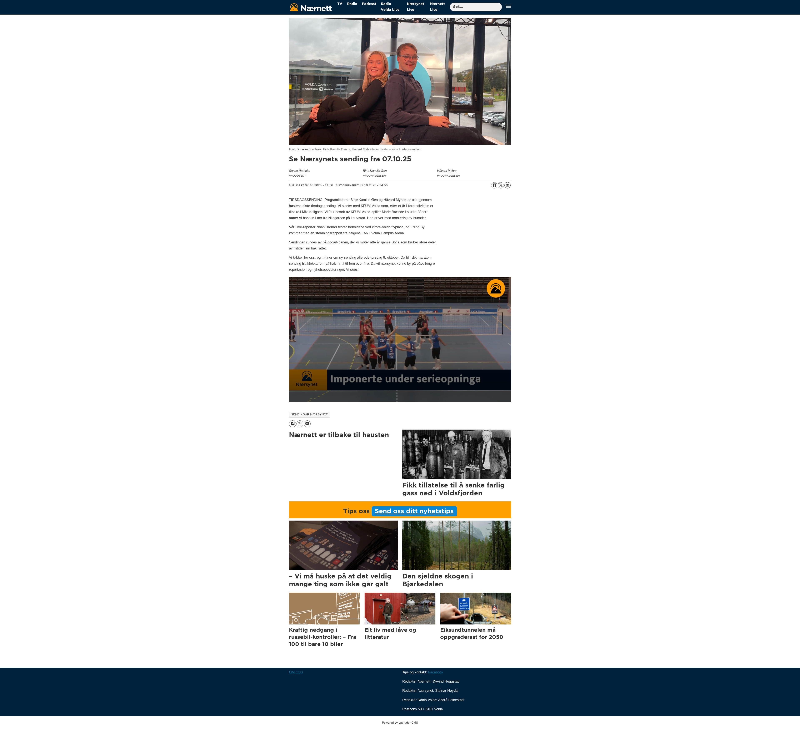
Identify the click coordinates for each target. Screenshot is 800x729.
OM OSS (296, 672)
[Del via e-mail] (507, 185)
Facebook (435, 672)
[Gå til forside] (311, 7)
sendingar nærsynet (309, 414)
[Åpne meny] (508, 7)
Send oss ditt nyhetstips (414, 511)
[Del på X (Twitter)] (501, 185)
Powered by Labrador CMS (400, 722)
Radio (352, 4)
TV (339, 4)
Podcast (369, 4)
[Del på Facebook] (494, 185)
